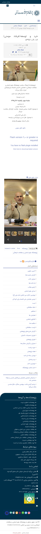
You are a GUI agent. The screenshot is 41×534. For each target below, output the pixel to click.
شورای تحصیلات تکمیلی (28, 335)
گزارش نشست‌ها (30, 275)
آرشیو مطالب (31, 287)
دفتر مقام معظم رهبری (28, 452)
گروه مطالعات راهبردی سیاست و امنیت (24, 443)
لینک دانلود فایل (33, 177)
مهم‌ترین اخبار (31, 363)
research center (10, 248)
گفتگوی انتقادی (30, 319)
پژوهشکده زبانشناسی (29, 421)
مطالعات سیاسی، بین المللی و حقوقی (24, 429)
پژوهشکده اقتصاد (30, 405)
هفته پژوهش (31, 351)
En (34, 6)
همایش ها (32, 315)
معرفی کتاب (31, 279)
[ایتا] (16, 512)
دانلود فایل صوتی (20, 128)
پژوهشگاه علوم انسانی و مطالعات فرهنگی (25, 252)
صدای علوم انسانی (29, 291)
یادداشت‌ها (32, 283)
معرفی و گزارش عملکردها (27, 343)
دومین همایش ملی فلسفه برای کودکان (24, 299)
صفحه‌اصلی (32, 26)
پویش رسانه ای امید (29, 355)
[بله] (10, 512)
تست (33, 303)
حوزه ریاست (31, 347)
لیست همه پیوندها (29, 462)
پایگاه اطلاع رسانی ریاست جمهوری (25, 454)
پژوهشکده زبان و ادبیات (28, 419)
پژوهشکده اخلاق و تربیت (28, 402)
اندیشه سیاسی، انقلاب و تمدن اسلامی (24, 408)
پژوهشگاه (25, 248)
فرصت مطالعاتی (30, 327)
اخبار (25, 26)
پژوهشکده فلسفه (30, 427)
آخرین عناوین (31, 271)
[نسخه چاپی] (16, 52)
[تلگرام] (26, 512)
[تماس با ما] (7, 513)
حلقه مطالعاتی (31, 307)
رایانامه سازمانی (6, 2)
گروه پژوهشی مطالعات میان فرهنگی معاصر (23, 437)
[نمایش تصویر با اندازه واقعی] (20, 71)
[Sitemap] (2, 6)
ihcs (18, 248)
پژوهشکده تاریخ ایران (28, 410)
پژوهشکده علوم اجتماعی (28, 424)
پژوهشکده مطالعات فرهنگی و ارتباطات (24, 432)
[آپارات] (20, 512)
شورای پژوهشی (30, 339)
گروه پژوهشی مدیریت (28, 440)
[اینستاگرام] (29, 512)
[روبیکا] (13, 512)
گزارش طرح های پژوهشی (27, 331)
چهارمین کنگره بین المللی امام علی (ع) (24, 295)
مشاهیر (33, 311)
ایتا (21, 261)
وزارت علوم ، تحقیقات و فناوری (26, 457)
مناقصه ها (32, 323)
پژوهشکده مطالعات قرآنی (28, 435)
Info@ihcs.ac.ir (19, 477)
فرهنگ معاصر (18, 26)
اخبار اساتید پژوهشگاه (29, 367)
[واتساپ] (23, 512)
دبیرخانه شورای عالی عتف (28, 460)
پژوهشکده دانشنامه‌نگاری (28, 416)
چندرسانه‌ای (31, 359)
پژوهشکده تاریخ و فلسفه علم (27, 413)
